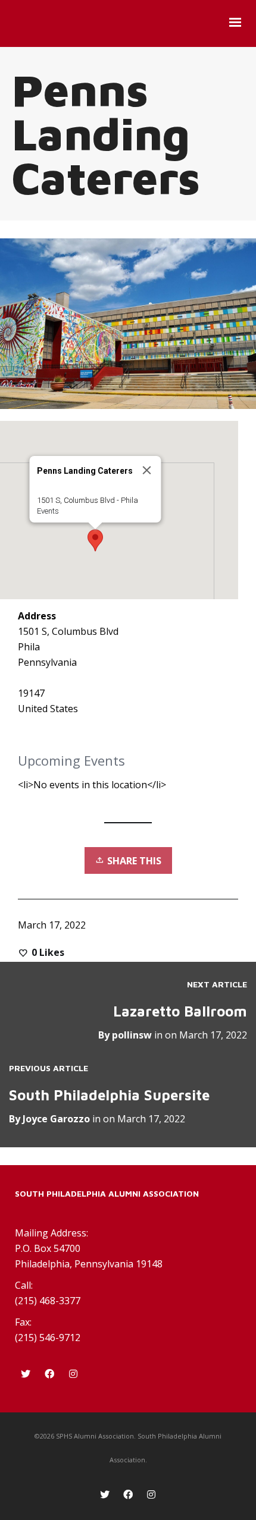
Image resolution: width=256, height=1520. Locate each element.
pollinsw (132, 1034)
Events (48, 510)
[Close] (147, 470)
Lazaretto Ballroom (180, 1011)
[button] (95, 540)
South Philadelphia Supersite (109, 1095)
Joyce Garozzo (56, 1118)
